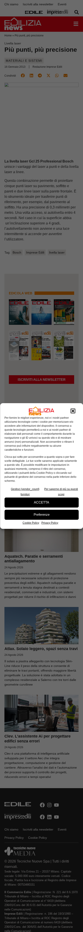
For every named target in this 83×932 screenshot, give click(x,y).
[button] (73, 411)
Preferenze (42, 514)
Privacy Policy (49, 522)
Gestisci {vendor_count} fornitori (25, 492)
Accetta (41, 502)
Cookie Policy (31, 522)
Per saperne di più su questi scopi (61, 492)
